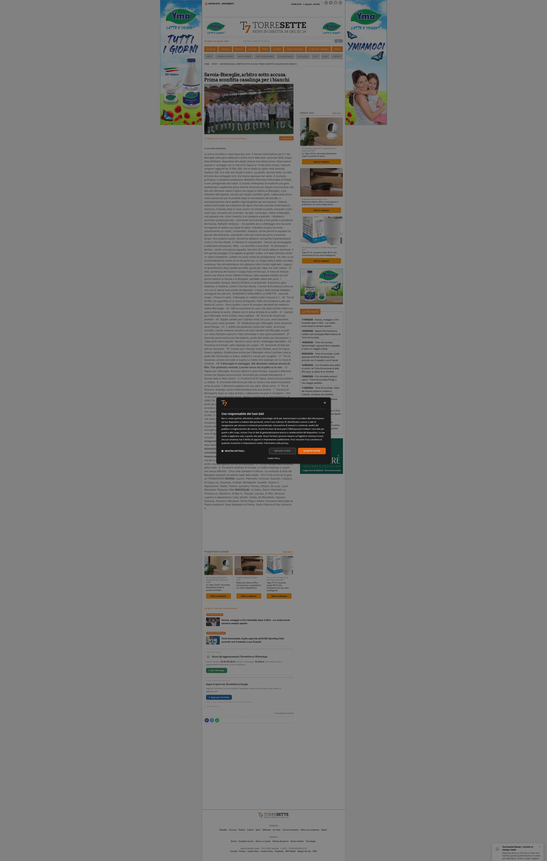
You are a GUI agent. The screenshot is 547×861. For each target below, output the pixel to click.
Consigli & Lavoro (225, 56)
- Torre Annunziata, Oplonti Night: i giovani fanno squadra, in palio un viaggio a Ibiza (321, 345)
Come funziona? (212, 706)
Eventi (209, 56)
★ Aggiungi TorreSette (219, 697)
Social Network (285, 56)
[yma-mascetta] (215, 27)
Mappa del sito (304, 851)
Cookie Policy (267, 851)
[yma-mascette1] (331, 27)
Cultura (252, 49)
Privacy (242, 851)
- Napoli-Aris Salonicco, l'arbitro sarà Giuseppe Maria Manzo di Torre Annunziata (321, 334)
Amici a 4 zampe (263, 841)
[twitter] (331, 3)
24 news (276, 829)
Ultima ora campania (309, 829)
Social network (297, 841)
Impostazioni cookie (253, 443)
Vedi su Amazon (218, 596)
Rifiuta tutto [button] (282, 450)
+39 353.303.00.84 (227, 661)
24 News (277, 49)
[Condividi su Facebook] (207, 720)
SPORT (215, 64)
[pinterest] (335, 3)
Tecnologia (303, 56)
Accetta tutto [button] (311, 450)
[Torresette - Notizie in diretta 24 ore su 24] (273, 815)
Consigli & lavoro (246, 841)
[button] (232, 451)
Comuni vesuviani (290, 829)
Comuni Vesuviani (294, 49)
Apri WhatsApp (217, 670)
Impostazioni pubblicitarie (276, 439)
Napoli (337, 49)
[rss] (340, 3)
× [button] (325, 403)
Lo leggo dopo (286, 138)
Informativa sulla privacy (276, 443)
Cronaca (225, 49)
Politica (239, 49)
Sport (265, 49)
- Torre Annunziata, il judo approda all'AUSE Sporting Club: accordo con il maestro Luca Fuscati (321, 357)
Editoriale (266, 829)
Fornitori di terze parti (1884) (279, 429)
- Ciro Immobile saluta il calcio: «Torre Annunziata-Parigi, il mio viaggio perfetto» (319, 380)
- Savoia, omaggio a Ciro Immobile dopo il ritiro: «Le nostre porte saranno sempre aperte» (320, 323)
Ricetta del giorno (264, 56)
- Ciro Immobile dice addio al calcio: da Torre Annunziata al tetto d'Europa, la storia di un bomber (321, 368)
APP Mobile (290, 851)
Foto (315, 56)
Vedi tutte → (288, 552)
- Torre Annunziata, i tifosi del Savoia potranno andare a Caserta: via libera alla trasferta (320, 391)
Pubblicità (279, 851)
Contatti (337, 56)
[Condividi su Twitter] (212, 720)
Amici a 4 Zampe (244, 56)
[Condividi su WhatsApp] (217, 720)
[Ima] (321, 286)
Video (325, 56)
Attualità (211, 49)
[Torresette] (273, 27)
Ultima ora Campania (318, 49)
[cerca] (338, 41)
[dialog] (273, 430)
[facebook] (326, 3)
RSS (315, 851)
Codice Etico (253, 851)
